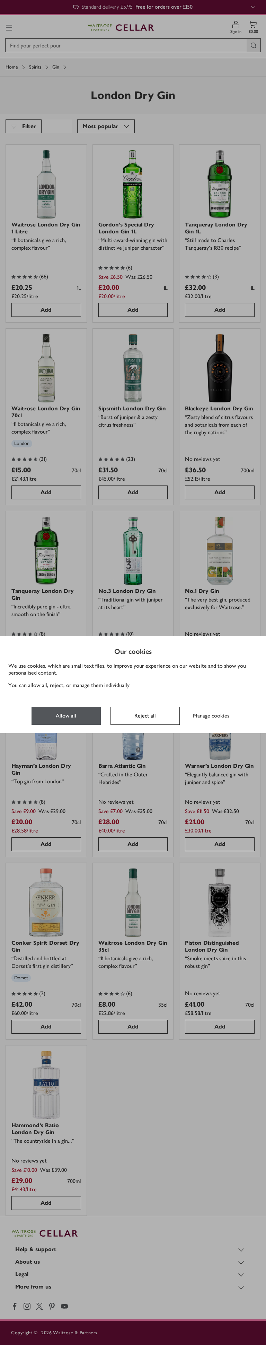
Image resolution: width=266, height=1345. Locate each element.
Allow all (66, 715)
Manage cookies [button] (211, 715)
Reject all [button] (145, 715)
